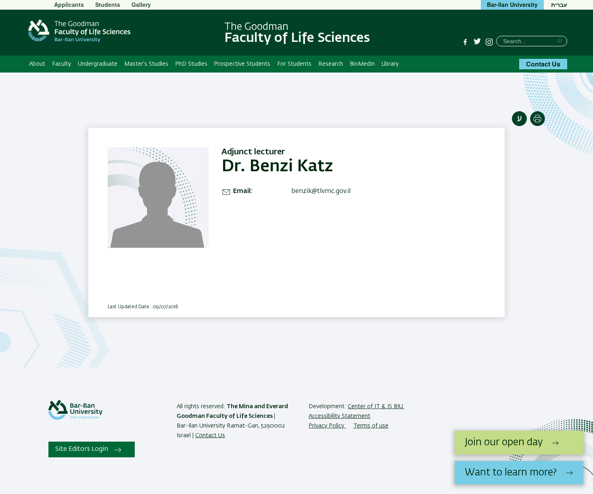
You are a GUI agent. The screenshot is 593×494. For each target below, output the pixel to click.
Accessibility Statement (339, 416)
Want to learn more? (511, 472)
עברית (559, 4)
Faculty (61, 64)
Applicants (69, 4)
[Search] (559, 40)
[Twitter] (477, 42)
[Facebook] (465, 42)
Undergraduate (97, 64)
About (37, 64)
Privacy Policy (327, 426)
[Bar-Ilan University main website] (75, 418)
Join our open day (504, 442)
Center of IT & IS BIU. (376, 406)
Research (330, 64)
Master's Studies (146, 64)
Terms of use (370, 426)
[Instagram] (489, 42)
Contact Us (543, 63)
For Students (294, 64)
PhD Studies (191, 64)
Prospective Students (242, 64)
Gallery (141, 4)
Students (107, 4)
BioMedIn (362, 64)
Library (390, 64)
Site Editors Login (81, 449)
